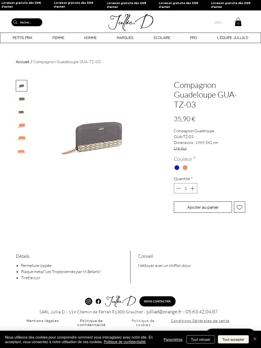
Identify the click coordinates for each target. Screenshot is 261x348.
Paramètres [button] (173, 339)
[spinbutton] (185, 188)
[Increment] (193, 188)
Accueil (22, 61)
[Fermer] (255, 339)
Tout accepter (233, 339)
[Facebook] (98, 301)
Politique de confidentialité (125, 341)
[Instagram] (88, 301)
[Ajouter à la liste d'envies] (239, 207)
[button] (238, 22)
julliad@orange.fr (164, 312)
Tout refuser (201, 339)
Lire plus (180, 148)
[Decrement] (178, 188)
